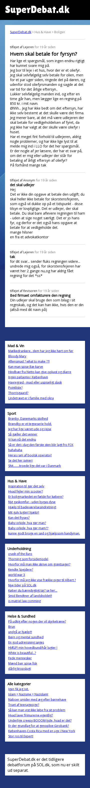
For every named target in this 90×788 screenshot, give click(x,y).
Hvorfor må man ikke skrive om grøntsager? (39, 564)
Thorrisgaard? (18, 393)
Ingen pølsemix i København (28, 377)
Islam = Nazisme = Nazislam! (28, 694)
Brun (11, 627)
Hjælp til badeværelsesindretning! (32, 507)
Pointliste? (15, 388)
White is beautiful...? (22, 653)
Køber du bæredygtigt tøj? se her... (32, 590)
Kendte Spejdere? (20, 569)
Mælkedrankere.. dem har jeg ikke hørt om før (40, 351)
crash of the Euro (20, 554)
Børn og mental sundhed (26, 637)
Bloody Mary (17, 356)
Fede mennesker (20, 658)
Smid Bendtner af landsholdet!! (30, 596)
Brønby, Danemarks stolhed (28, 418)
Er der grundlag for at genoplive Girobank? (38, 726)
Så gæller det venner (22, 434)
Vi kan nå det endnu (22, 439)
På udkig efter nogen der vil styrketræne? (37, 621)
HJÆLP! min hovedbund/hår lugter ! (32, 648)
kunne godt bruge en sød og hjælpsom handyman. (44, 533)
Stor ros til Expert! (20, 736)
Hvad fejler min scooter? (25, 491)
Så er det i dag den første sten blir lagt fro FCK (40, 445)
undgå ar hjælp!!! (20, 632)
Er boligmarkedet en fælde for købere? (35, 497)
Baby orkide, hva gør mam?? (28, 528)
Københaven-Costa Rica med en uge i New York (41, 731)
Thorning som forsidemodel (28, 559)
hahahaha (15, 450)
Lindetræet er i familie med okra (31, 398)
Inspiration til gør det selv (26, 486)
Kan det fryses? (19, 518)
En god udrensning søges (26, 642)
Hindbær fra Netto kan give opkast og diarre (39, 372)
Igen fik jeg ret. (18, 689)
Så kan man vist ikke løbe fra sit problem (36, 710)
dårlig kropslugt (19, 668)
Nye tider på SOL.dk (22, 585)
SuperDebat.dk (20, 32)
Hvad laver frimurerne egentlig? (30, 715)
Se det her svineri (20, 460)
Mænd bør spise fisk (22, 663)
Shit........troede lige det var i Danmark (34, 466)
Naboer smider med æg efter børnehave (37, 699)
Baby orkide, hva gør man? (27, 523)
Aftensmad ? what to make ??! (29, 361)
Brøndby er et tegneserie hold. (30, 424)
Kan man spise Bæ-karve (25, 367)
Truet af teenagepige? (23, 705)
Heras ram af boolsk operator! (30, 455)
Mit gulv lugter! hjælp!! (23, 512)
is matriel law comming (24, 601)
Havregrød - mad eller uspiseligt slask (35, 382)
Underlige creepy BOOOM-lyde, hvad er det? (40, 720)
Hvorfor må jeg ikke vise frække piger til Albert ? (42, 580)
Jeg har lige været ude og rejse (29, 429)
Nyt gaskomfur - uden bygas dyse (32, 502)
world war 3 (16, 575)
